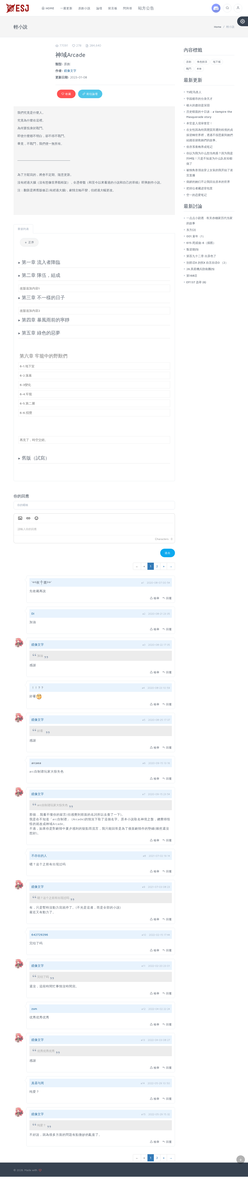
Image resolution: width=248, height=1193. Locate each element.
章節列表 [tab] (23, 228)
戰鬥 (188, 68)
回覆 (169, 598)
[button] (20, 518)
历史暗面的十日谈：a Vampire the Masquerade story (209, 114)
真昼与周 (37, 1083)
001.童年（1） (195, 236)
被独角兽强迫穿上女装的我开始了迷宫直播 (209, 172)
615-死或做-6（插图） (201, 242)
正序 (30, 242)
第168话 (191, 275)
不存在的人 (39, 855)
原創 (188, 61)
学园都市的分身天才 (199, 98)
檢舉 (156, 598)
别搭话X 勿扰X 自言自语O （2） (207, 262)
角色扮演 (202, 61)
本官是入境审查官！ (199, 123)
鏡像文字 (70, 70)
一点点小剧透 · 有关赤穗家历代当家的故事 (209, 220)
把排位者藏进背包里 (199, 188)
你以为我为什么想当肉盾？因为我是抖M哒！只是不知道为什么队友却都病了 (209, 158)
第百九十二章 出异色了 (201, 256)
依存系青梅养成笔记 (199, 146)
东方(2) (191, 229)
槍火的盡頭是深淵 (198, 105)
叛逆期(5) (192, 249)
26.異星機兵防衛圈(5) (200, 269)
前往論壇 (91, 93)
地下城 (216, 61)
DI (32, 613)
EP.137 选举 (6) (196, 282)
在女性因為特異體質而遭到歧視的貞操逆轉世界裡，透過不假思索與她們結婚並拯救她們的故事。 (209, 135)
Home (217, 26)
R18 (199, 68)
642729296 (39, 934)
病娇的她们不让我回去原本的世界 (208, 181)
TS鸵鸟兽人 (194, 92)
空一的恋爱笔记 (196, 195)
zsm (34, 1008)
